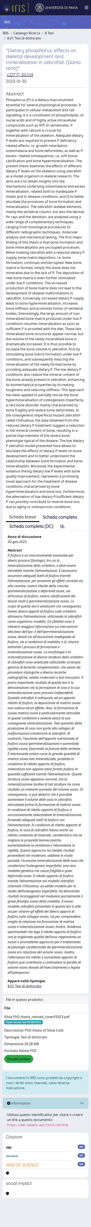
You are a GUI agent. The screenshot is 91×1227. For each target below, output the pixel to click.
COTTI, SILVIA (20, 74)
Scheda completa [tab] (60, 517)
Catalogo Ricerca (26, 33)
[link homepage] (15, 8)
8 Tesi (49, 33)
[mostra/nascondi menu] (86, 8)
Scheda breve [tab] (22, 516)
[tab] (62, 526)
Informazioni (20, 1103)
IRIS (6, 33)
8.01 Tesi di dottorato (24, 38)
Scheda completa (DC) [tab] (31, 526)
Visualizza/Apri (18, 1059)
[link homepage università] (56, 8)
